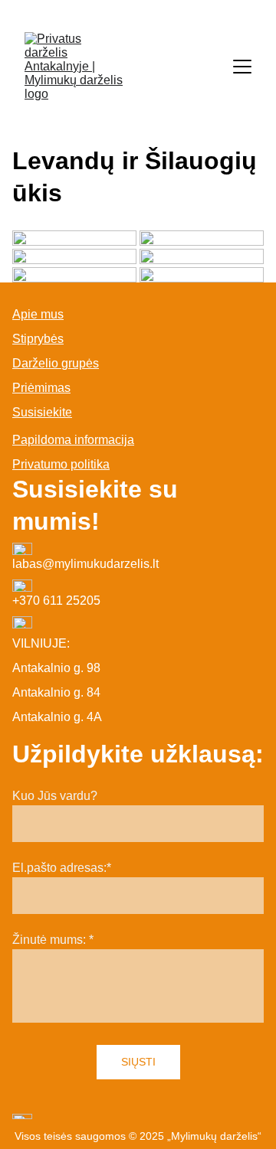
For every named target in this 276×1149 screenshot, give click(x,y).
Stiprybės (38, 338)
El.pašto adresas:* (61, 867)
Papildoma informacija (73, 439)
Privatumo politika (61, 464)
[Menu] (242, 66)
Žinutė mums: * (53, 939)
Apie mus (38, 314)
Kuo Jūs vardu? (54, 795)
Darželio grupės (55, 363)
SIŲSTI (138, 1062)
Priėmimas (41, 387)
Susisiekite (42, 412)
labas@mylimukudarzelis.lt (85, 563)
